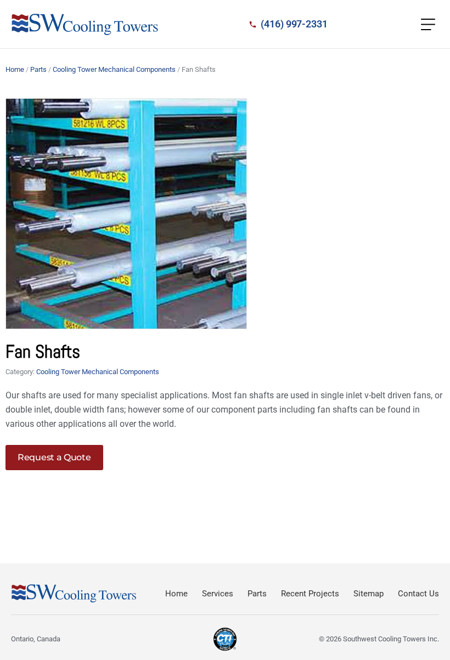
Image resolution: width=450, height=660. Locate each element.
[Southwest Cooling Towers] (85, 24)
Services (217, 594)
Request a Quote (54, 457)
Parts (38, 69)
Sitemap (368, 594)
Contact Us (418, 594)
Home (14, 69)
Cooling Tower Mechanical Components (114, 69)
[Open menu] (428, 24)
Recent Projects (310, 594)
